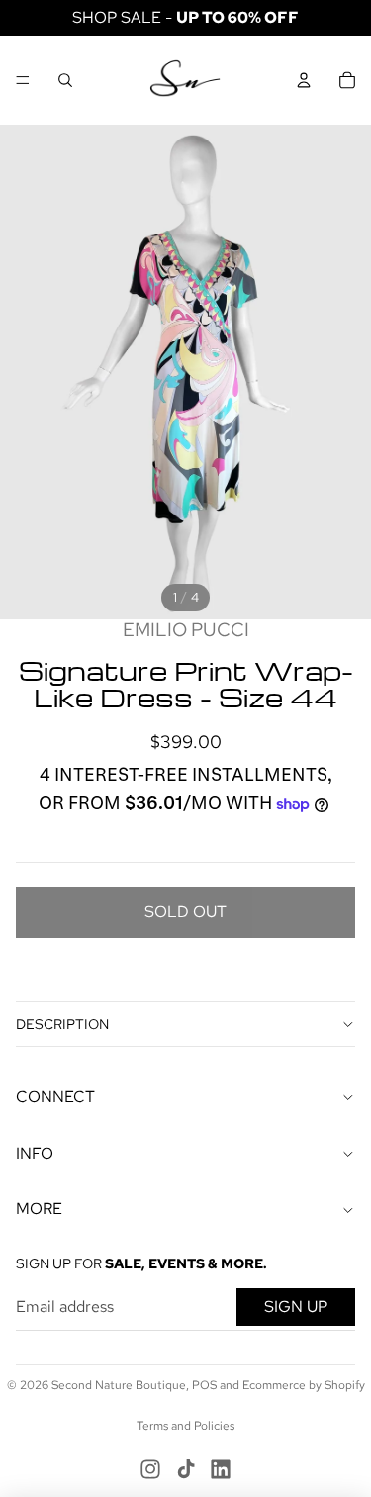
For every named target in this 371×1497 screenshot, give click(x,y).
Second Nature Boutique (118, 1385)
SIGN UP (295, 1306)
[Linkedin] (220, 1469)
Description (62, 1024)
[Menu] (23, 80)
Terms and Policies (185, 1426)
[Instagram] (150, 1469)
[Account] (303, 80)
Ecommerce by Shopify (303, 1385)
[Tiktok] (186, 1469)
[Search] (65, 80)
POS (204, 1385)
